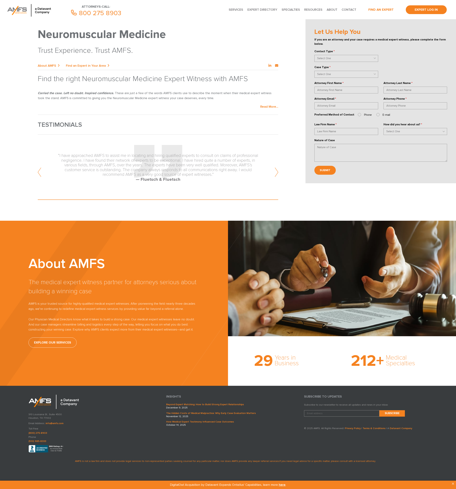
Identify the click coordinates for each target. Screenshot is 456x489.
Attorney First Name (328, 83)
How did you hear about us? (403, 124)
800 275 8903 (99, 13)
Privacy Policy (353, 428)
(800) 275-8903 (37, 432)
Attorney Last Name (398, 83)
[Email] (276, 66)
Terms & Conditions (374, 428)
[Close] (453, 484)
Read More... (269, 107)
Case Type (322, 67)
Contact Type (324, 51)
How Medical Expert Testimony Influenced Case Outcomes (200, 421)
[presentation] (40, 172)
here (282, 485)
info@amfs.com (54, 423)
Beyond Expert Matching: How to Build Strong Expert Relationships (205, 404)
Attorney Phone (395, 99)
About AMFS (47, 66)
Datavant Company (401, 428)
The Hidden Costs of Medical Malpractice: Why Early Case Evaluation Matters (211, 413)
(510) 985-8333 (37, 441)
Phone (368, 115)
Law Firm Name (325, 124)
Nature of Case (324, 140)
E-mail (386, 115)
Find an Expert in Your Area (86, 66)
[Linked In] (269, 66)
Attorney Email (325, 99)
